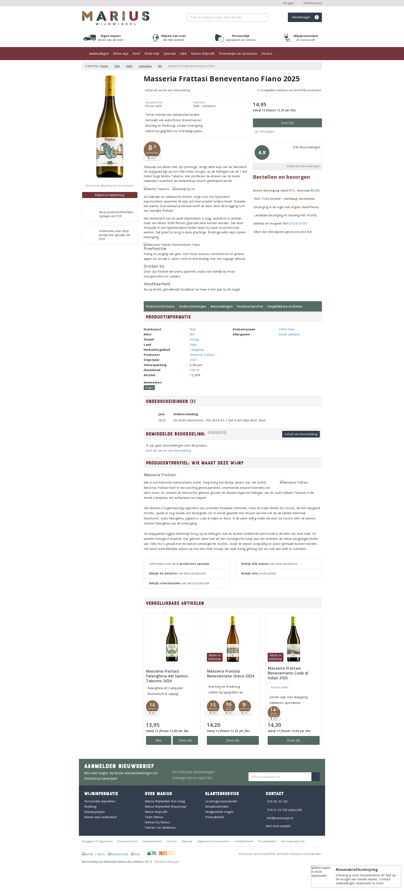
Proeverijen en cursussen (238, 53)
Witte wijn (120, 53)
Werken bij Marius (157, 822)
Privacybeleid (214, 817)
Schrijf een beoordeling (301, 434)
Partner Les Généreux (160, 827)
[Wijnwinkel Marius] (115, 18)
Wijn (117, 66)
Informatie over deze (179, 564)
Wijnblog (90, 806)
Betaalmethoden (217, 806)
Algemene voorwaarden (213, 841)
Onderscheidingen (192, 306)
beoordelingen (167, 861)
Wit (160, 66)
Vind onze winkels (278, 826)
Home (104, 66)
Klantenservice (312, 3)
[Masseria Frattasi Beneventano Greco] (233, 639)
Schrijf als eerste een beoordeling (167, 90)
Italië (129, 66)
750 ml (194, 370)
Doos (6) (287, 123)
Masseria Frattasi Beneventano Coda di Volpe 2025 (288, 673)
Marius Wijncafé (203, 53)
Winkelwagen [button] (305, 17)
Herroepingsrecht (292, 841)
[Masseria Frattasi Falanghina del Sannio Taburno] (172, 639)
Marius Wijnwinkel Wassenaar (166, 806)
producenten (258, 573)
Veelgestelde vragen (219, 812)
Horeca (266, 53)
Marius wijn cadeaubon (100, 817)
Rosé (136, 53)
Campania (145, 66)
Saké (183, 53)
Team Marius (154, 817)
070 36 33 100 (277, 801)
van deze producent (177, 573)
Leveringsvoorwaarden (221, 801)
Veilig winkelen (152, 841)
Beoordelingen (222, 306)
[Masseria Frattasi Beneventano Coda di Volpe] (294, 639)
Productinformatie (160, 306)
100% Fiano (287, 329)
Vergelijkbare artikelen (284, 306)
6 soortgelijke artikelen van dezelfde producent (289, 90)
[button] (152, 150)
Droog (194, 339)
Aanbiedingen (99, 53)
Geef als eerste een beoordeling (168, 450)
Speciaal (169, 53)
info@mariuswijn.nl (280, 818)
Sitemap (187, 841)
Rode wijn (152, 53)
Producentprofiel (250, 306)
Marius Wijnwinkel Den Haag (165, 801)
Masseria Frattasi (202, 355)
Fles (158, 740)
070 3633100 (297, 223)
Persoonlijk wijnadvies (100, 801)
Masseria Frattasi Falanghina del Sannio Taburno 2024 (167, 676)
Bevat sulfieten (289, 334)
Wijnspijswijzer (94, 812)
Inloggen (288, 3)
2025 (193, 360)
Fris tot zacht (279, 687)
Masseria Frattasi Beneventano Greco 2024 (230, 673)
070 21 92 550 (277, 810)
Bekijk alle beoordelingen (303, 166)
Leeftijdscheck (243, 841)
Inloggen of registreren (97, 841)
